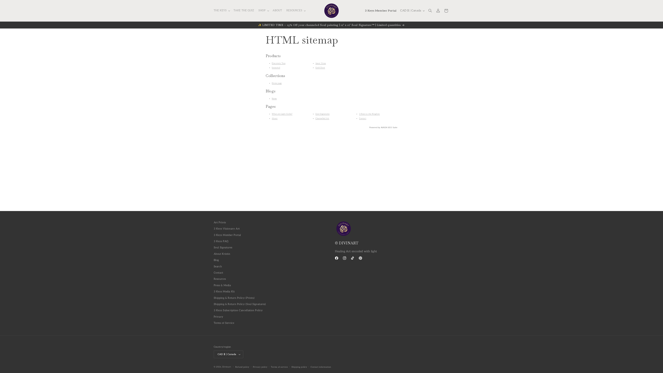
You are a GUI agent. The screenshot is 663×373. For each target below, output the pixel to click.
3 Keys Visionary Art (227, 228)
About (274, 118)
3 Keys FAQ (221, 241)
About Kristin (222, 253)
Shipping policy (299, 367)
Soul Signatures (322, 114)
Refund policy (242, 367)
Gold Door (320, 67)
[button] (222, 11)
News (274, 98)
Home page (277, 83)
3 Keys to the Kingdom (369, 114)
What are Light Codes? (282, 114)
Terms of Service (224, 323)
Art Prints (220, 222)
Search (218, 266)
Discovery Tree (278, 63)
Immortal (276, 67)
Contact (362, 118)
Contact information (321, 367)
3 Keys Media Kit (224, 291)
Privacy (218, 316)
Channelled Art (322, 118)
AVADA (384, 127)
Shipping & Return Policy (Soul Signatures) (240, 304)
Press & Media (222, 285)
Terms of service (279, 367)
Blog (216, 260)
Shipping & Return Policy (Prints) (234, 298)
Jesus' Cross (320, 63)
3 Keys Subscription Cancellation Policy (238, 310)
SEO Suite (392, 127)
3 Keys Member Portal (227, 235)
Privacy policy (260, 367)
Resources (220, 279)
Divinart (226, 367)
